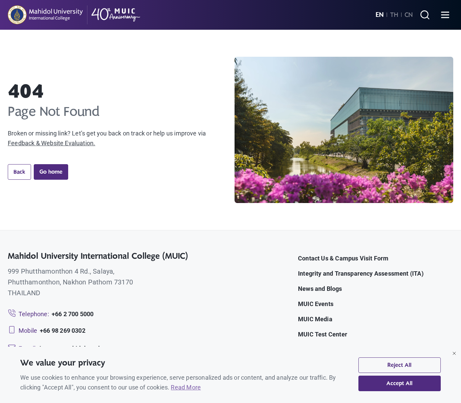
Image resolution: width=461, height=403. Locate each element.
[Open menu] (445, 15)
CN (409, 14)
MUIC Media (315, 319)
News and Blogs (320, 288)
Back (19, 172)
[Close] (454, 353)
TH (394, 14)
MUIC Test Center (322, 334)
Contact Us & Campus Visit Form (343, 258)
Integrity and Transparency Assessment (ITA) (361, 273)
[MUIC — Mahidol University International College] (74, 14)
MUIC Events (315, 303)
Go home (50, 172)
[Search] (425, 15)
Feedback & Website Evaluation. (51, 143)
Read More (186, 387)
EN (380, 14)
